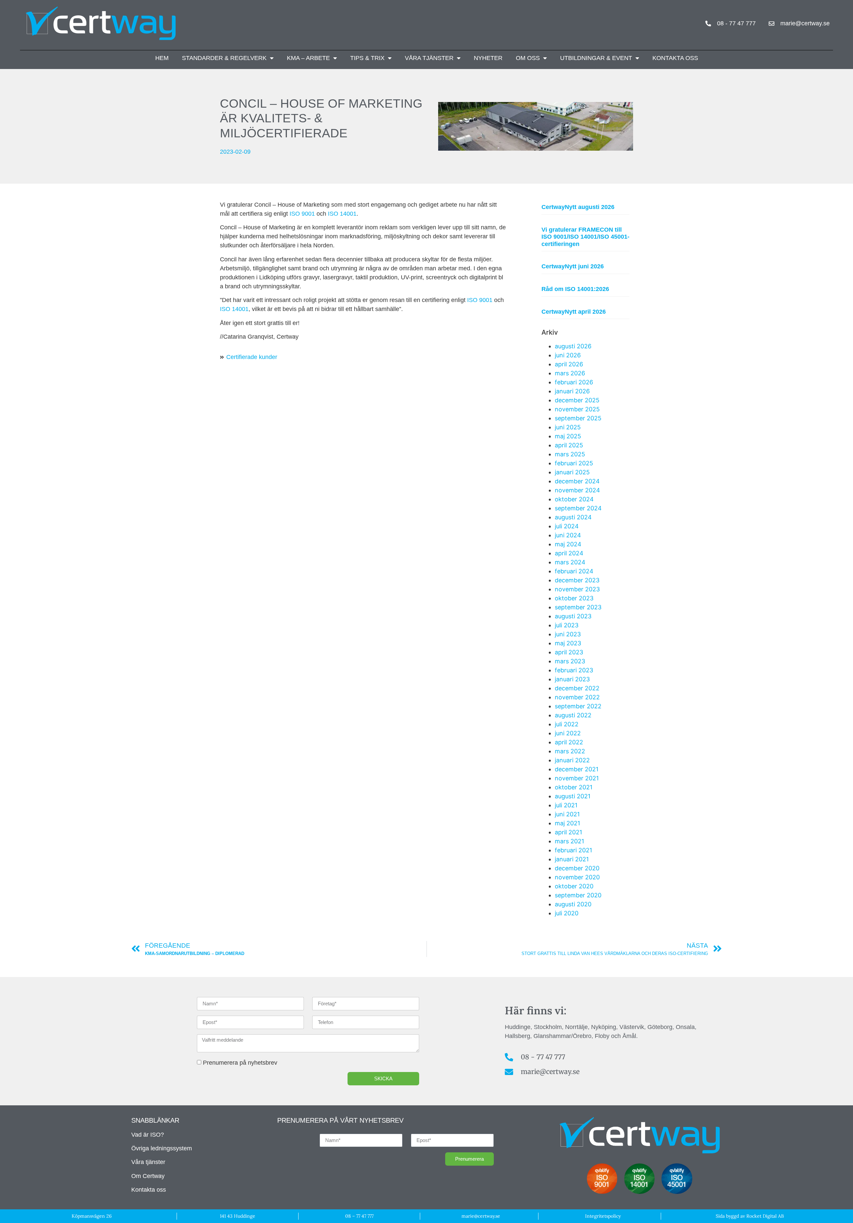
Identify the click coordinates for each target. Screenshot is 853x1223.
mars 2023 (570, 661)
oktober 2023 (574, 598)
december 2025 (577, 400)
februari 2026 (574, 382)
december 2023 (577, 580)
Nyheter (488, 58)
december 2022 (577, 688)
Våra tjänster (429, 58)
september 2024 (578, 508)
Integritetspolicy (603, 1216)
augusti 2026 (573, 346)
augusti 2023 (573, 616)
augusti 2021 (572, 796)
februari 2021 (573, 850)
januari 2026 (572, 391)
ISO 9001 (302, 213)
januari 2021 (572, 859)
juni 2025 (568, 427)
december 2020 (577, 868)
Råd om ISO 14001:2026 (575, 289)
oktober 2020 (574, 886)
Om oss (528, 58)
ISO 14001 (342, 213)
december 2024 (577, 481)
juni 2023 (568, 634)
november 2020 (577, 877)
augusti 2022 (573, 715)
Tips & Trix (367, 58)
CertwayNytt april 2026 (573, 311)
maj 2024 (568, 544)
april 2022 (569, 742)
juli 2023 (566, 625)
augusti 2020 (573, 904)
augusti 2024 (573, 517)
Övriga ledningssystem (161, 1148)
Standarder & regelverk (224, 58)
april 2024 (569, 553)
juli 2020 (566, 913)
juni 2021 (567, 814)
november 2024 (577, 490)
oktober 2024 (574, 499)
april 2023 (569, 652)
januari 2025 (572, 472)
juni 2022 (568, 733)
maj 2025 (568, 436)
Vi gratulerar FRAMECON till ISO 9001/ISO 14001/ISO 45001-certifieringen (585, 236)
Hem (162, 58)
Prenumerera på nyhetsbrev (240, 1062)
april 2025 (569, 445)
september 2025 (578, 418)
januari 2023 (572, 679)
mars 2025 (570, 454)
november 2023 (577, 589)
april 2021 (568, 832)
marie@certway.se (480, 1216)
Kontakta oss (675, 58)
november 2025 (577, 409)
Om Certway (148, 1176)
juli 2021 (566, 805)
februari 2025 (574, 463)
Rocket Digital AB (765, 1216)
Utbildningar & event (596, 58)
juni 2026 (568, 355)
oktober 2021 (573, 787)
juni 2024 (568, 535)
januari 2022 (572, 760)
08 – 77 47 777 (359, 1216)
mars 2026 (570, 373)
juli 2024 (567, 526)
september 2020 (578, 895)
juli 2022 (566, 724)
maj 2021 (567, 823)
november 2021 (577, 778)
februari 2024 (574, 571)
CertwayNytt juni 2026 (572, 266)
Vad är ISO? (147, 1134)
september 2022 (578, 706)
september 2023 (578, 607)
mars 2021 (569, 841)
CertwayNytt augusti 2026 (577, 207)
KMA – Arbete (308, 58)
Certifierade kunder (251, 357)
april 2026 (569, 364)
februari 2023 (574, 670)
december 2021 (576, 769)
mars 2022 (570, 751)
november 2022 (577, 697)
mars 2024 (570, 562)
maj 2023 (568, 643)
